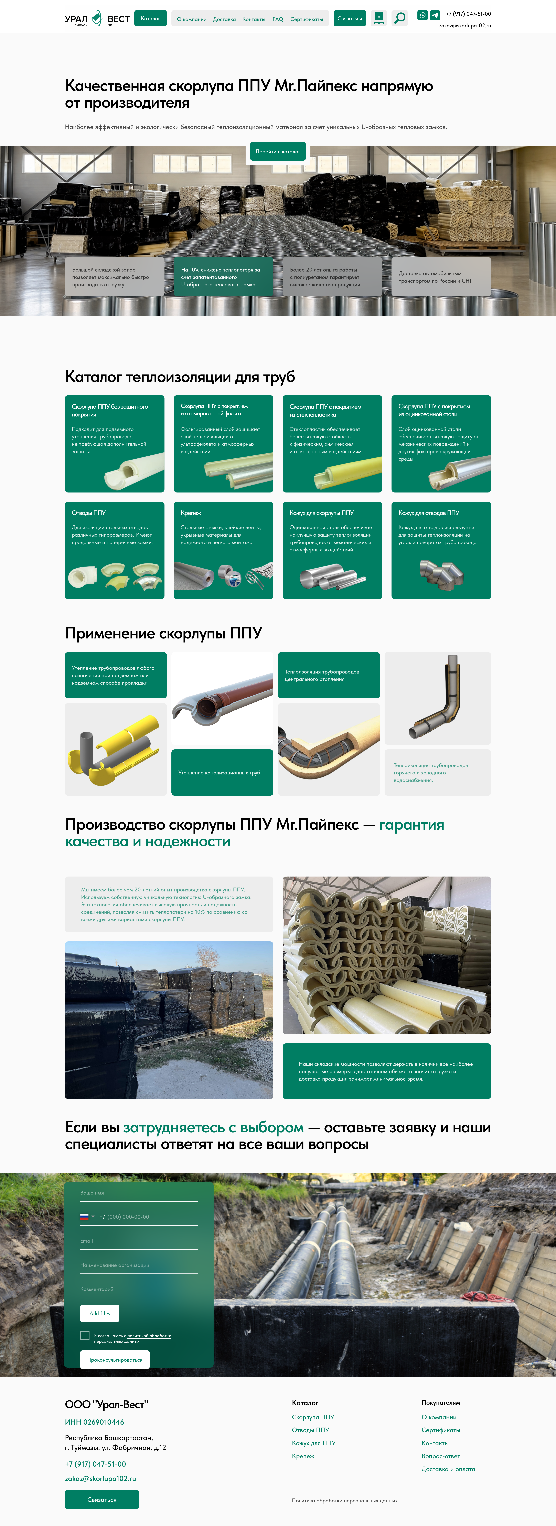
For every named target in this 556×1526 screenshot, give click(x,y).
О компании (191, 19)
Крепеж (191, 513)
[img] (97, 18)
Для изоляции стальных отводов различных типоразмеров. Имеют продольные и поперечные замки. (112, 534)
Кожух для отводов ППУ (428, 513)
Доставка (224, 19)
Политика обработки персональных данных (345, 1500)
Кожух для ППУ (314, 1443)
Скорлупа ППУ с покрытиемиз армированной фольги (214, 409)
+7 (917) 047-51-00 (468, 13)
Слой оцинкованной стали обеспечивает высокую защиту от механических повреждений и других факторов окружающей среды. (438, 444)
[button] (350, 18)
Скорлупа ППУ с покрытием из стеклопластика (325, 410)
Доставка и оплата (448, 1469)
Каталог (305, 1402)
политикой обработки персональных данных (132, 1338)
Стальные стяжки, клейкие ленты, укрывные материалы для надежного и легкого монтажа (221, 534)
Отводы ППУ (88, 513)
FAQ (277, 19)
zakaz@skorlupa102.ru (465, 25)
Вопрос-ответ (441, 1456)
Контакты (253, 19)
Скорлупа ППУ (313, 1417)
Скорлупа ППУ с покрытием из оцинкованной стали (434, 410)
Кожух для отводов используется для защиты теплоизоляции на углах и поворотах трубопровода (437, 534)
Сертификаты (306, 19)
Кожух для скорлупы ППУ (322, 513)
